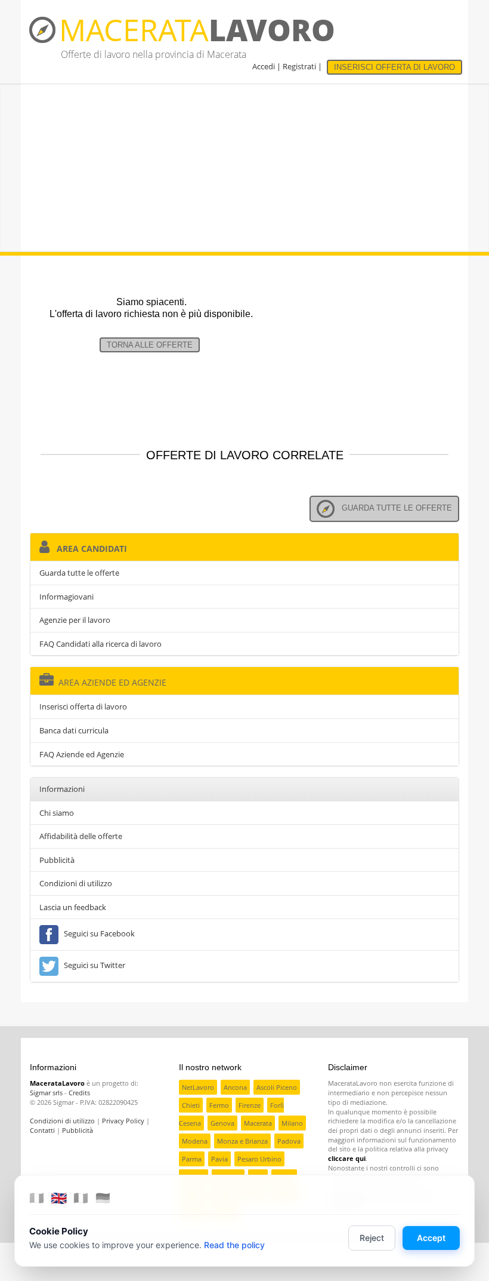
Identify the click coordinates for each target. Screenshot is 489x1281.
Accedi (263, 66)
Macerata (258, 1123)
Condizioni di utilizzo (75, 883)
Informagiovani (66, 596)
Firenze (250, 1105)
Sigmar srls (46, 1092)
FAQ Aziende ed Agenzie (81, 754)
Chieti (191, 1105)
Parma (192, 1158)
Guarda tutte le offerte (393, 507)
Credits (79, 1092)
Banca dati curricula (74, 730)
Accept (431, 1238)
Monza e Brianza (242, 1140)
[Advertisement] (244, 167)
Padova (289, 1140)
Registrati (299, 66)
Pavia (219, 1158)
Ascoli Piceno (276, 1087)
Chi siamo (56, 812)
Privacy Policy (123, 1120)
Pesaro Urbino (259, 1158)
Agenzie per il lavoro (74, 620)
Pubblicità (57, 860)
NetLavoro (198, 1087)
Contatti (42, 1130)
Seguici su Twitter (92, 965)
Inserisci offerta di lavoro (83, 706)
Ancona (235, 1087)
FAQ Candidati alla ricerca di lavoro (100, 643)
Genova (222, 1123)
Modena (195, 1140)
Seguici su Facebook (97, 934)
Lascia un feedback (72, 907)
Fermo (219, 1105)
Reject (372, 1238)
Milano (292, 1123)
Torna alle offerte (150, 344)
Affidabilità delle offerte (80, 836)
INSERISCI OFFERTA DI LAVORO (394, 67)
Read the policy (234, 1245)
